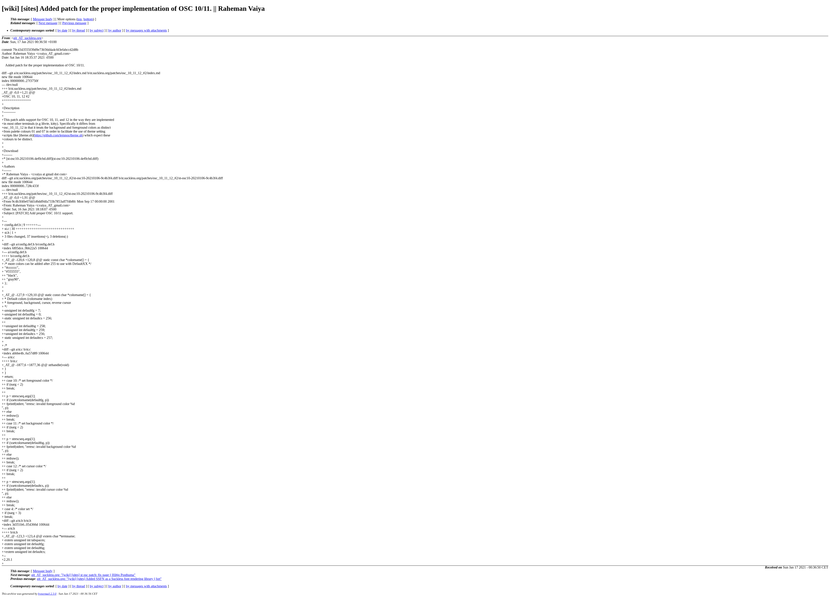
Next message (47, 23)
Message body (43, 19)
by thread (78, 30)
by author (114, 30)
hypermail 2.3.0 (47, 593)
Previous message (74, 23)
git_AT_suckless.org (27, 38)
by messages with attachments (146, 30)
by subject (97, 30)
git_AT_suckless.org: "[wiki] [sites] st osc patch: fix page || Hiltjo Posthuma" (83, 575)
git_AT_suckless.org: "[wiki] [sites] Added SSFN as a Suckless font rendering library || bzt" (99, 579)
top (79, 19)
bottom (88, 19)
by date (62, 30)
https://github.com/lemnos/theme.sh (58, 135)
